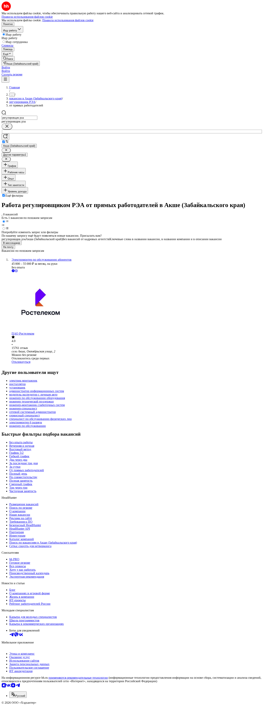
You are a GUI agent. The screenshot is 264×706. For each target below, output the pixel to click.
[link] (8, 58)
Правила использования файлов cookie (68, 20)
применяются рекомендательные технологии (78, 677)
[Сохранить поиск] (5, 137)
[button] (6, 67)
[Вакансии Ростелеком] (136, 302)
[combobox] (19, 118)
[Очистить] (7, 126)
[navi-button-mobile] (5, 79)
